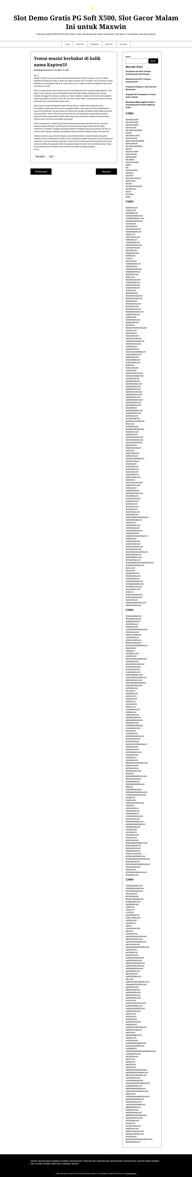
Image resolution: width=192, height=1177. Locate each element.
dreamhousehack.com (134, 546)
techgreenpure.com (133, 309)
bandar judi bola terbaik (135, 140)
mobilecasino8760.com (135, 802)
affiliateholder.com (133, 1141)
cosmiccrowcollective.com (136, 941)
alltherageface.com (133, 575)
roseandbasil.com (133, 781)
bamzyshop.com (132, 506)
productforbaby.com (133, 976)
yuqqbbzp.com (131, 346)
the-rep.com (130, 690)
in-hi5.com (130, 912)
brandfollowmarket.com (135, 1099)
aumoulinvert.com (133, 818)
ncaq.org (129, 258)
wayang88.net (131, 407)
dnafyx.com (130, 277)
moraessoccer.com (133, 728)
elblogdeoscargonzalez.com (137, 762)
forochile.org (130, 730)
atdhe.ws (129, 786)
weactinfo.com (131, 1019)
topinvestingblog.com (134, 685)
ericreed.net (130, 797)
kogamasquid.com (133, 861)
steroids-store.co (132, 768)
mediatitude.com (132, 661)
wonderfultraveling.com (135, 736)
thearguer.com (131, 1024)
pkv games (130, 159)
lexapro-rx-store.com (134, 853)
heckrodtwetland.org (134, 789)
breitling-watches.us (133, 642)
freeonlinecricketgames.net (136, 744)
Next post (106, 171)
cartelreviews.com (133, 314)
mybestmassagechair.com (136, 794)
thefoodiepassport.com (135, 821)
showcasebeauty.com (134, 674)
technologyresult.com (134, 295)
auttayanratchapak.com (135, 957)
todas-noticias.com (133, 917)
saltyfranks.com (132, 693)
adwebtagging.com (133, 1107)
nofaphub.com (131, 239)
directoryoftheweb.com (134, 898)
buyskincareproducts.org (135, 856)
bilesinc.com (131, 706)
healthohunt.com (132, 431)
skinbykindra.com (132, 573)
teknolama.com (132, 973)
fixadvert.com (131, 648)
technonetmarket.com (134, 442)
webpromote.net (132, 765)
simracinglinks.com (133, 666)
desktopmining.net (133, 848)
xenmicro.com (131, 261)
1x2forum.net (131, 210)
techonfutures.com (133, 511)
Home (67, 44)
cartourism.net (131, 837)
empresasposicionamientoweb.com (140, 562)
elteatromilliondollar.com (135, 963)
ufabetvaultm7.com (133, 397)
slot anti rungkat (144, 1160)
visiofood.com (131, 487)
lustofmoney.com (132, 1128)
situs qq (129, 148)
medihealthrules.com (134, 519)
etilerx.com (130, 423)
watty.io (129, 925)
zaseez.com (130, 234)
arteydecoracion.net (133, 770)
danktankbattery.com (134, 1035)
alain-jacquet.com (133, 944)
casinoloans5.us (132, 808)
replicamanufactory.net (134, 375)
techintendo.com (132, 306)
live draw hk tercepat (134, 186)
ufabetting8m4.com (133, 389)
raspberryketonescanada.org (137, 517)
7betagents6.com (132, 349)
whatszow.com (131, 301)
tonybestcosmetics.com (135, 565)
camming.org (131, 223)
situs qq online (131, 138)
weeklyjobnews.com (134, 1101)
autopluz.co (130, 650)
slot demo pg (131, 188)
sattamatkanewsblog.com (136, 1088)
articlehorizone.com (133, 343)
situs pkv (75, 1163)
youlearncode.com (133, 287)
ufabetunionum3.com (134, 391)
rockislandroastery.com (135, 583)
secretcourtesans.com (134, 215)
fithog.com (130, 773)
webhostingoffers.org (134, 298)
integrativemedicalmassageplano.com (141, 1051)
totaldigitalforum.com (134, 557)
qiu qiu (128, 191)
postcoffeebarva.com (134, 960)
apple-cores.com (132, 840)
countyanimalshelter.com (135, 1104)
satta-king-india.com (134, 338)
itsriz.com (129, 931)
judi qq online (131, 127)
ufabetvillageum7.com (134, 399)
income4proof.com (133, 247)
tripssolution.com (132, 335)
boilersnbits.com (132, 987)
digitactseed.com (132, 322)
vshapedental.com (133, 525)
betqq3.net (130, 805)
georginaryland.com (133, 778)
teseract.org (130, 479)
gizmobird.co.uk (132, 624)
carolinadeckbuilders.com (136, 682)
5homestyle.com (132, 874)
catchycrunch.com (133, 236)
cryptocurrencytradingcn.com (137, 1091)
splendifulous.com (133, 381)
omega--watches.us (133, 640)
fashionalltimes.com (133, 554)
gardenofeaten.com (133, 997)
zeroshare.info (131, 704)
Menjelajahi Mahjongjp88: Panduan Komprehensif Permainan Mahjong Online (140, 105)
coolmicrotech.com (133, 543)
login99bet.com (132, 212)
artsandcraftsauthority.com (136, 602)
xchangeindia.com (133, 541)
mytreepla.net (131, 370)
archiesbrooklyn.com (134, 752)
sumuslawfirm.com (133, 1077)
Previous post (41, 171)
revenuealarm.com (133, 589)
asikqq (128, 164)
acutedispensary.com (134, 1085)
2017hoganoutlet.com (134, 890)
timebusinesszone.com (135, 1131)
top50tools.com (132, 688)
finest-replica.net (132, 469)
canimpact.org (131, 832)
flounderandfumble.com (135, 429)
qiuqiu (128, 196)
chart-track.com (132, 733)
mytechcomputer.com (134, 597)
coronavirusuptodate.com (136, 351)
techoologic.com (132, 514)
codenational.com (133, 578)
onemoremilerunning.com (136, 1003)
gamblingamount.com (134, 1117)
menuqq (33, 1160)
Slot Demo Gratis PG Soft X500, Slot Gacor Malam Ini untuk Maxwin (96, 22)
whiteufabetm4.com (133, 413)
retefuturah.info (131, 434)
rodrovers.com (131, 333)
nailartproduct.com (133, 319)
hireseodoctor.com (133, 362)
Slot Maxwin (94, 44)
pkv (127, 167)
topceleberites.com (133, 386)
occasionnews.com (133, 1125)
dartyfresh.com (131, 266)
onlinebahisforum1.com (135, 218)
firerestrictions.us (132, 749)
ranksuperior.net (132, 1109)
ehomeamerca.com (133, 303)
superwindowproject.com (135, 824)
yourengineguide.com (134, 530)
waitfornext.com (132, 455)
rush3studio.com (132, 904)
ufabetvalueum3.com (134, 394)
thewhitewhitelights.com (135, 784)
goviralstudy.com (132, 834)
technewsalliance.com (134, 439)
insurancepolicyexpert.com (136, 677)
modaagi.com (131, 712)
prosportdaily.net (132, 474)
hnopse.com (130, 1123)
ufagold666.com (132, 495)
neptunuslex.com (132, 632)
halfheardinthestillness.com (136, 792)
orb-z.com (129, 979)
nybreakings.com (132, 533)
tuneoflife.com (131, 1136)
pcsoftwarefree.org (133, 271)
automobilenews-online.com (137, 551)
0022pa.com (130, 701)
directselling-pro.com (134, 586)
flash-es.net (130, 1059)
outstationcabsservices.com (136, 535)
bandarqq (56, 1160)
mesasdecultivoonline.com (136, 984)
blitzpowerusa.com (133, 995)
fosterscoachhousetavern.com (137, 981)
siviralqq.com (131, 1067)
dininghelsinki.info (133, 418)
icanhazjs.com (131, 829)
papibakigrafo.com (133, 826)
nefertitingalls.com (133, 242)
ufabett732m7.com (133, 485)
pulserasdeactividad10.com (136, 842)
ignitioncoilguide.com (134, 594)
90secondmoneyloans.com (136, 327)
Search (128, 56)
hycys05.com (131, 1000)
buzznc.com (130, 567)
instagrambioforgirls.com (135, 1008)
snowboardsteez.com (134, 1005)
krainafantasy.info (132, 914)
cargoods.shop (131, 933)
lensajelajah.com (132, 252)
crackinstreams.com (133, 354)
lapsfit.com (130, 365)
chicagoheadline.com (134, 220)
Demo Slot (80, 44)
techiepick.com (131, 503)
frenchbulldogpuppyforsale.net (138, 858)
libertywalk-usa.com (133, 618)
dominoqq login (76, 1160)
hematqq (46, 1163)
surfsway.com (131, 317)
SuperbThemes (131, 1173)
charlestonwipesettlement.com (138, 1096)
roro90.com (130, 906)
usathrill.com (131, 522)
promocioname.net (133, 738)
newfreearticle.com (133, 992)
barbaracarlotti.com (133, 845)
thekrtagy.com (131, 538)
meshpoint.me (131, 949)
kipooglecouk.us (132, 813)
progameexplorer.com (134, 581)
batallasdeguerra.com (134, 720)
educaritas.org (131, 250)
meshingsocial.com (133, 1021)
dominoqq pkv (131, 154)
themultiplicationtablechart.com (138, 864)
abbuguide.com (132, 293)
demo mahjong (131, 143)
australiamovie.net (133, 621)
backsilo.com (131, 1064)
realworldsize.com (133, 971)
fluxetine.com (131, 800)
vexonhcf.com (131, 656)
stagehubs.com (132, 207)
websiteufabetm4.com (134, 410)
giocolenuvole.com (133, 279)
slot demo (129, 175)
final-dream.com (132, 466)
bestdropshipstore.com (135, 311)
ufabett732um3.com (133, 447)
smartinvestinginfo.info (134, 437)
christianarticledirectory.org (136, 872)
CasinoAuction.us (133, 810)
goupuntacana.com (133, 228)
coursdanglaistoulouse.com (136, 629)
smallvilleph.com (132, 714)
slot (51, 156)
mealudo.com (131, 1037)
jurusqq (129, 132)
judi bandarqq (131, 156)
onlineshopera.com (133, 263)
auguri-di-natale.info (133, 634)
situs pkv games (132, 119)
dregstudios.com (132, 722)
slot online (123, 44)
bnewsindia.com (132, 501)
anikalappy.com (132, 415)
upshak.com (130, 1061)
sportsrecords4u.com (134, 383)
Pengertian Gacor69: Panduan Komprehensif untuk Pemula (138, 72)
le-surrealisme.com (133, 672)
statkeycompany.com (134, 680)
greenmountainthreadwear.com (138, 1083)
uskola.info (130, 450)
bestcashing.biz (132, 746)
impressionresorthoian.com (136, 1069)
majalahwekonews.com (135, 888)
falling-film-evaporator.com (136, 1075)
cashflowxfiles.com (133, 1011)
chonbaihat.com (132, 760)
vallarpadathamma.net (134, 968)
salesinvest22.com (133, 477)
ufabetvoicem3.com (133, 402)
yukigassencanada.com (135, 341)
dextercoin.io (131, 869)
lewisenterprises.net (133, 269)
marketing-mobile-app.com (136, 1027)
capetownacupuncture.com (136, 936)
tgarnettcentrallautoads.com (136, 645)
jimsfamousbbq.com (133, 616)
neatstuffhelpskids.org (134, 725)
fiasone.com (130, 1032)
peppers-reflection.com (135, 1133)
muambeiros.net (132, 754)
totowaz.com (131, 1093)
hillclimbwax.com (132, 1120)
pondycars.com (132, 509)
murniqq (39, 1163)
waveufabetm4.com (133, 405)
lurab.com (129, 591)
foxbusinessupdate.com (135, 1045)
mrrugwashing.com (133, 1053)
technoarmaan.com (133, 559)
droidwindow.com (132, 490)
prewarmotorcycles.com (135, 664)
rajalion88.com (131, 226)
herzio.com (130, 909)
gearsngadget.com (133, 359)
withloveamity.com (133, 285)
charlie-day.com (132, 1040)
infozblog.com (131, 757)
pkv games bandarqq (134, 130)
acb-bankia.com (132, 1056)
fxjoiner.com (130, 570)
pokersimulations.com (134, 373)
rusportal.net (130, 922)
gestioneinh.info (132, 471)
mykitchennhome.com (134, 816)
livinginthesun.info (133, 928)
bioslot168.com (132, 599)
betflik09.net (130, 255)
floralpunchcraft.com (134, 1029)
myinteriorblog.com (133, 498)
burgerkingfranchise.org (135, 965)
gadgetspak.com (132, 357)
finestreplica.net (132, 426)
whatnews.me (131, 463)
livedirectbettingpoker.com (136, 1043)
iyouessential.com (133, 282)
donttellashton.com (133, 901)
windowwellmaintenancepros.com (139, 1139)
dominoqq (130, 194)
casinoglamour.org (133, 866)
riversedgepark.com (133, 231)
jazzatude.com (131, 698)
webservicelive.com (133, 605)
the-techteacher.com (134, 549)
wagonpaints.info (132, 453)
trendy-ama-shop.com (134, 482)
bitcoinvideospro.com (134, 939)
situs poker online (133, 135)
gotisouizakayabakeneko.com (137, 947)
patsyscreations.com (134, 244)
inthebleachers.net (133, 850)
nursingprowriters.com (134, 1080)
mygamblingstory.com (134, 885)
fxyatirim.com (131, 290)
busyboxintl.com (132, 955)
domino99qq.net (132, 896)
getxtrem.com (131, 1016)
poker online (130, 180)
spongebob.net (131, 952)
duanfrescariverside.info (135, 421)
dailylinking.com (132, 274)
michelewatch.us (132, 637)
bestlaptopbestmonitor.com (136, 776)
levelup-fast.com (132, 367)
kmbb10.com (131, 1013)
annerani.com (131, 696)
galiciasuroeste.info (133, 717)
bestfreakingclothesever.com (137, 1072)
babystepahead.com (134, 1112)
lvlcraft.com (130, 325)
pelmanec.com (131, 893)
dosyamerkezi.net (133, 669)
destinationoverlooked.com (136, 1115)
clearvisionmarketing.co (135, 458)
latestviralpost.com (133, 989)
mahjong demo (131, 170)
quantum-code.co (132, 461)
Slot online (109, 44)
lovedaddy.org (131, 1048)
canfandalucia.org (133, 527)
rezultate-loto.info (132, 378)
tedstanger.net (131, 445)
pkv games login (132, 122)
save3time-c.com (132, 653)
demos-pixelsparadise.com (136, 658)
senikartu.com (131, 920)
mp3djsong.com (132, 626)
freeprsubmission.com (134, 493)
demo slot (129, 172)
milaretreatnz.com (133, 709)
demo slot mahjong (133, 178)
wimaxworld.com (132, 741)
